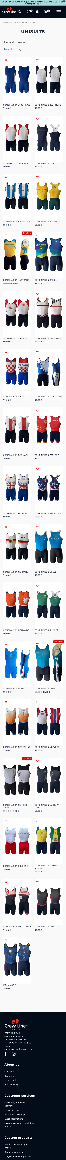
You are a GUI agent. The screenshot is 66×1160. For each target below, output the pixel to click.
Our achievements (13, 1152)
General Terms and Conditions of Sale (19, 1125)
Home (5, 22)
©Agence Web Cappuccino (17, 1156)
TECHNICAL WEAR (18, 22)
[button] (6, 60)
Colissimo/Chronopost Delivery (15, 1104)
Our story (9, 1071)
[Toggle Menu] (58, 11)
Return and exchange (14, 1114)
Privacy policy (11, 1084)
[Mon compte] (37, 12)
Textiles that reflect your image (16, 1146)
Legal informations (13, 1119)
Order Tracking (11, 1110)
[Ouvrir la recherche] (20, 12)
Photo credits (10, 1080)
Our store (9, 1076)
